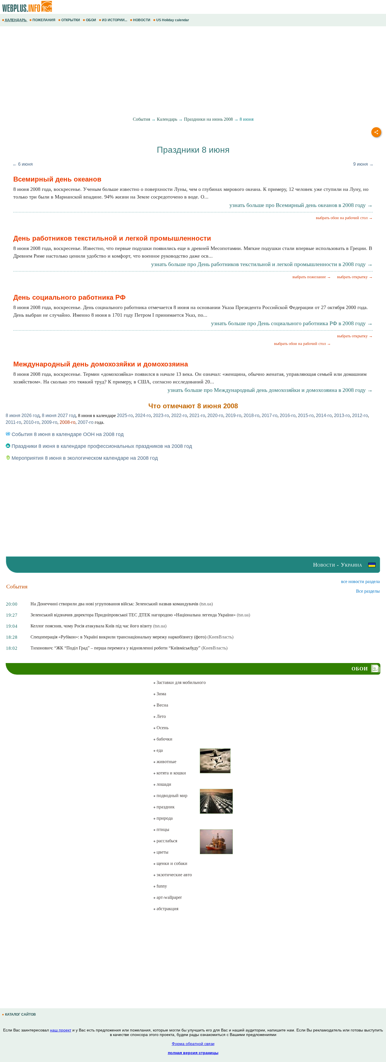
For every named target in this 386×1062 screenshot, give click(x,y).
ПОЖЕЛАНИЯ (44, 20)
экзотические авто (173, 874)
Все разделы (368, 591)
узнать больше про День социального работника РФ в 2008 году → (292, 323)
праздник (165, 806)
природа (164, 818)
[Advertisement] (169, 71)
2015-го (306, 415)
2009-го (49, 422)
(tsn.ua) (206, 603)
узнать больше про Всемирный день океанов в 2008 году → (301, 205)
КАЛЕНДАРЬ (15, 20)
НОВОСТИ (141, 20)
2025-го (125, 415)
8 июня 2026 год (23, 415)
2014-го (324, 415)
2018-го (251, 415)
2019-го (233, 415)
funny (161, 886)
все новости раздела (360, 581)
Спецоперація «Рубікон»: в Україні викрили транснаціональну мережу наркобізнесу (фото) (118, 636)
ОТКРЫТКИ (70, 20)
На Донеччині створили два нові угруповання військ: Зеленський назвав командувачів (114, 603)
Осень (161, 727)
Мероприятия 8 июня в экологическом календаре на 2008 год (84, 458)
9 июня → (363, 164)
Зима (160, 693)
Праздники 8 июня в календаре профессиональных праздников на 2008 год (101, 446)
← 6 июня (22, 164)
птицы (162, 829)
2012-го (360, 415)
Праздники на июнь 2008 (208, 119)
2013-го (342, 415)
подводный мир (171, 795)
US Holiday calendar (172, 20)
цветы (161, 852)
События (141, 119)
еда (159, 750)
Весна (161, 705)
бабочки (163, 739)
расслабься (166, 840)
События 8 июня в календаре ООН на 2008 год (67, 434)
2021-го (197, 415)
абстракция (166, 908)
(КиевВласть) (220, 636)
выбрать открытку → (355, 277)
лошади (163, 784)
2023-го (161, 415)
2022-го (179, 415)
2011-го (13, 422)
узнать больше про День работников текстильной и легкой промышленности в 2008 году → (262, 264)
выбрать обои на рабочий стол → (344, 218)
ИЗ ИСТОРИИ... (114, 20)
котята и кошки (170, 772)
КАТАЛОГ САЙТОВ (20, 1014)
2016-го (288, 415)
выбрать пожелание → (311, 277)
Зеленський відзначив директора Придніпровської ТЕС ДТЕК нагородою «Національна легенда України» (133, 614)
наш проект (60, 1030)
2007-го (86, 422)
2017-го (269, 415)
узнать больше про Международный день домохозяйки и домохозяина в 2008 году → (270, 390)
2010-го (31, 422)
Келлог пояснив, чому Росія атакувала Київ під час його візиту (91, 625)
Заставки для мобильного (180, 682)
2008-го (67, 422)
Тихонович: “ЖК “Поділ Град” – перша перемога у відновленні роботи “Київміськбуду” (115, 648)
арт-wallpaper (168, 897)
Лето (160, 716)
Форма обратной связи (193, 1043)
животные (165, 761)
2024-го (143, 415)
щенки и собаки (171, 863)
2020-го (215, 415)
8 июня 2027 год (59, 415)
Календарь (167, 119)
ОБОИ (91, 20)
